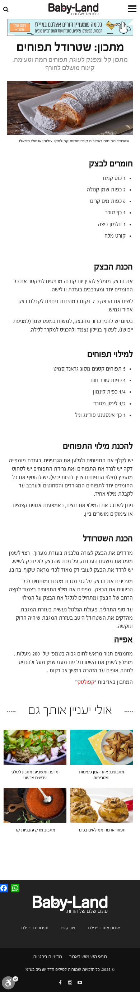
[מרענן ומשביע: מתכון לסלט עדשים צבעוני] (35, 747)
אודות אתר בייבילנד (103, 927)
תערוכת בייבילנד (34, 927)
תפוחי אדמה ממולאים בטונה (102, 830)
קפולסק (86, 682)
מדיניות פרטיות (47, 957)
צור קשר (67, 927)
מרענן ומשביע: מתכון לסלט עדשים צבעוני (35, 774)
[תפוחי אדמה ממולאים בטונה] (101, 805)
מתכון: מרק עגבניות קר (35, 830)
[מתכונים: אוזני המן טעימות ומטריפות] (101, 747)
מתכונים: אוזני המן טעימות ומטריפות (101, 774)
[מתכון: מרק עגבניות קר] (35, 805)
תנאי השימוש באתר (88, 957)
